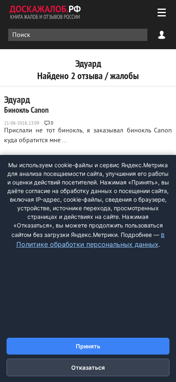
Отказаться (88, 367)
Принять (88, 346)
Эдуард (26, 104)
